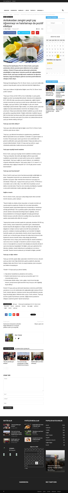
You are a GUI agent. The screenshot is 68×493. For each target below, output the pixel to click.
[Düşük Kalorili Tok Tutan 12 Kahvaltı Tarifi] (28, 426)
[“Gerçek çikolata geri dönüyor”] (9, 356)
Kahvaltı (24, 306)
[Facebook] (16, 339)
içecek (12, 306)
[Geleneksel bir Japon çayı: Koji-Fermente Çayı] (50, 88)
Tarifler (32, 10)
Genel (47, 425)
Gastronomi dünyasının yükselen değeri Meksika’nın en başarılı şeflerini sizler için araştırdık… (12, 325)
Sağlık (5, 16)
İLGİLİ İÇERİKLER (8, 348)
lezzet (47, 445)
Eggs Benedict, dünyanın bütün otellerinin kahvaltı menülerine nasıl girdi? (50, 109)
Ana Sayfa (5, 14)
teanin (10, 308)
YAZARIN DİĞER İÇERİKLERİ (22, 348)
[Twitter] (19, 339)
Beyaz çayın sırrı (39, 324)
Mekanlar (40, 10)
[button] (63, 10)
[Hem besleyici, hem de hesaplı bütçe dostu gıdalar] (60, 102)
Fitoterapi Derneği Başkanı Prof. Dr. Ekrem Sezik (29, 304)
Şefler (27, 10)
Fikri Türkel (7, 29)
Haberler (20, 10)
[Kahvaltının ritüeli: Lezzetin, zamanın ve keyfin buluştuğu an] (60, 88)
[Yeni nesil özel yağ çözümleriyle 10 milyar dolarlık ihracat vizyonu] (23, 356)
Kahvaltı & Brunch (50, 440)
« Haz (26, 468)
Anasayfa (6, 10)
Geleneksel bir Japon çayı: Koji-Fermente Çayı (50, 94)
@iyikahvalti (12, 448)
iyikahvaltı (18, 306)
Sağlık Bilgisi (10, 16)
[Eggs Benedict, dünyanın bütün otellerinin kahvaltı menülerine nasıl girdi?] (50, 102)
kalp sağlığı (29, 306)
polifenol (36, 306)
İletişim (14, 1)
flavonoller (6, 306)
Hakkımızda (14, 10)
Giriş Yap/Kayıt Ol (7, 1)
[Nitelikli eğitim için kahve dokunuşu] (37, 356)
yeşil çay (15, 308)
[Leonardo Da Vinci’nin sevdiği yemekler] (28, 439)
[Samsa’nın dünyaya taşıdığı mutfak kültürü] (55, 461)
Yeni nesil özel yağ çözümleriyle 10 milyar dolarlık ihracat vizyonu (23, 363)
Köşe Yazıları (49, 435)
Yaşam (47, 437)
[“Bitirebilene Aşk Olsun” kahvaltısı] (28, 433)
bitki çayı (15, 304)
